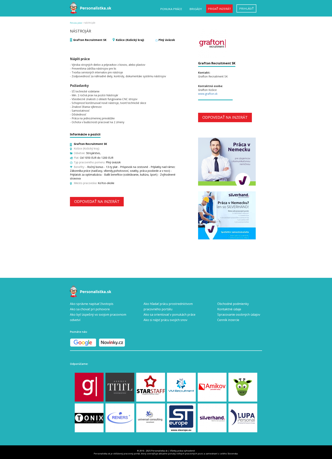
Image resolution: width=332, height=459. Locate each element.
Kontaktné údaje (229, 309)
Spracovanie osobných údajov (238, 314)
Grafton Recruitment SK (89, 40)
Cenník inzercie (228, 320)
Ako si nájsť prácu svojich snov (165, 320)
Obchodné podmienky (233, 304)
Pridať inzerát (219, 9)
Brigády (195, 9)
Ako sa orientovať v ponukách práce (169, 314)
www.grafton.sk (207, 93)
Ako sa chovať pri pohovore (90, 309)
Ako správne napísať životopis (91, 304)
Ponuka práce (171, 9)
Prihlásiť (246, 8)
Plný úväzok (167, 40)
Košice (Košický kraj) (130, 40)
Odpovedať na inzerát (97, 201)
